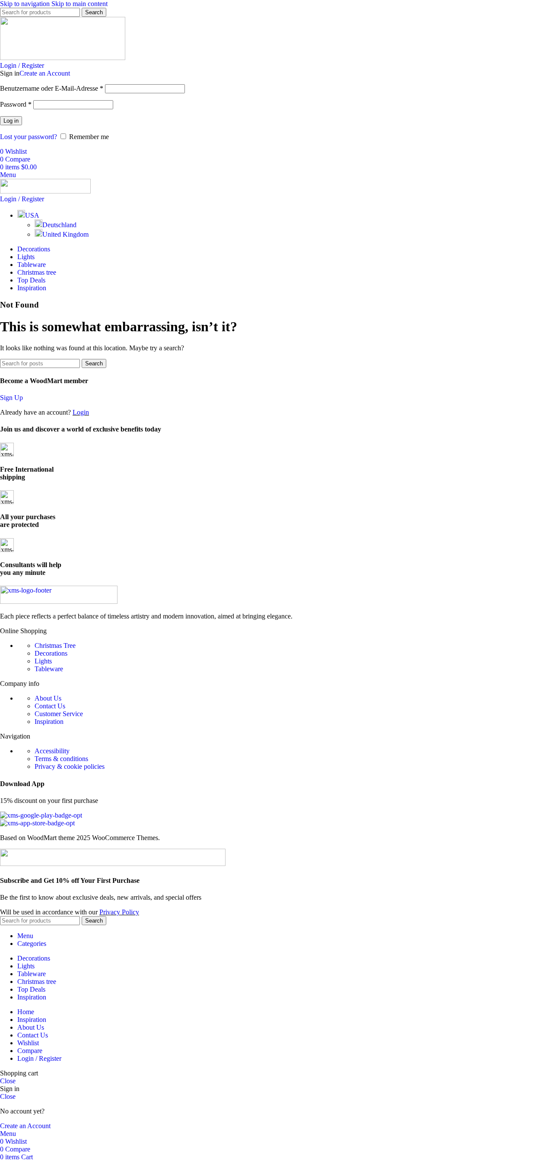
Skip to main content (79, 3)
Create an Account (44, 73)
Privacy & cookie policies (70, 766)
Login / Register (39, 1058)
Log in (11, 120)
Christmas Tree (55, 645)
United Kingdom (65, 234)
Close (8, 1081)
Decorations (51, 653)
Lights (43, 661)
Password (16, 104)
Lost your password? (28, 136)
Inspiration (49, 721)
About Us (48, 698)
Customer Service (59, 713)
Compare (29, 1050)
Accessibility (52, 751)
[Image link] (59, 601)
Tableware (49, 668)
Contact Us (50, 706)
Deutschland (59, 224)
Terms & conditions (61, 758)
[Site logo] (62, 57)
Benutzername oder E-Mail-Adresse (51, 88)
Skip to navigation (25, 3)
